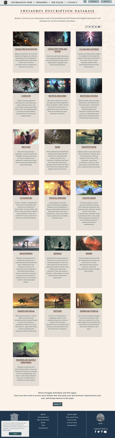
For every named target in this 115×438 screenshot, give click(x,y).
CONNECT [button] (72, 3)
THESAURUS (41, 3)
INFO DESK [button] (21, 3)
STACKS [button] (57, 3)
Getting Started (43, 417)
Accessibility (72, 425)
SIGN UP (57, 404)
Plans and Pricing (72, 417)
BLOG (101, 423)
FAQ (43, 425)
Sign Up (93, 1)
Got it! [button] (15, 433)
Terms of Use (71, 420)
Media (43, 422)
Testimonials (43, 428)
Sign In (106, 1)
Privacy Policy (6, 430)
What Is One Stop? (43, 420)
